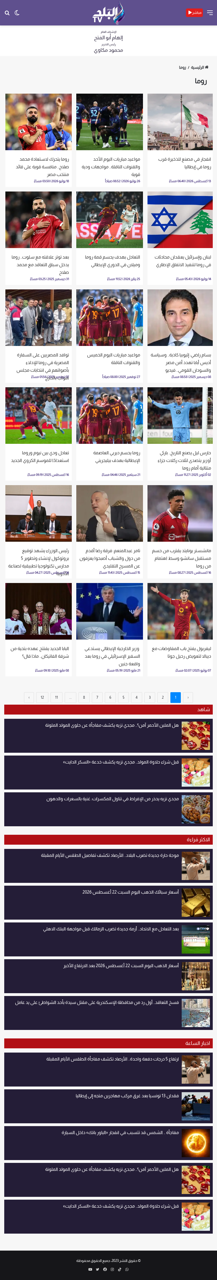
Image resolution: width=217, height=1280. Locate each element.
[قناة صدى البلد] (108, 12)
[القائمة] (210, 14)
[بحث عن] (7, 14)
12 (42, 697)
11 (56, 697)
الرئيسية (197, 67)
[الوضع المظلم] (17, 14)
